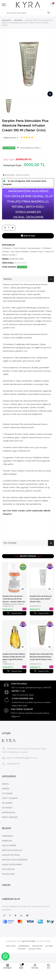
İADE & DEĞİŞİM (9, 845)
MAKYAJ (5, 784)
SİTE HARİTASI (8, 869)
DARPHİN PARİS (17, 259)
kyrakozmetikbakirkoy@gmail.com (22, 757)
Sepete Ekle (16, 613)
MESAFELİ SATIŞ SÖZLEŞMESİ (15, 859)
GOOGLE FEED (8, 874)
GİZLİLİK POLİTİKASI (11, 855)
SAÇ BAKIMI (7, 803)
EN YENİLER (7, 807)
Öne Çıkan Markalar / (20, 251)
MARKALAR (7, 840)
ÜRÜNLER (18, 20)
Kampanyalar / (35, 248)
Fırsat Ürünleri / (20, 248)
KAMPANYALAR (8, 812)
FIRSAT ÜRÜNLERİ (9, 817)
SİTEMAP (22, 949)
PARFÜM (5, 788)
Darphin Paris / (37, 251)
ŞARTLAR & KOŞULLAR (12, 850)
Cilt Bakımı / (7, 248)
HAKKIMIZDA (7, 836)
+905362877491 (13, 763)
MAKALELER (37, 946)
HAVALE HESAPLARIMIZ (12, 864)
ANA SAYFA (6, 20)
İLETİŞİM (49, 946)
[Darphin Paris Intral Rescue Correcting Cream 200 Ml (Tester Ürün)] (41, 578)
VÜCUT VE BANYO (10, 798)
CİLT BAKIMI (7, 793)
